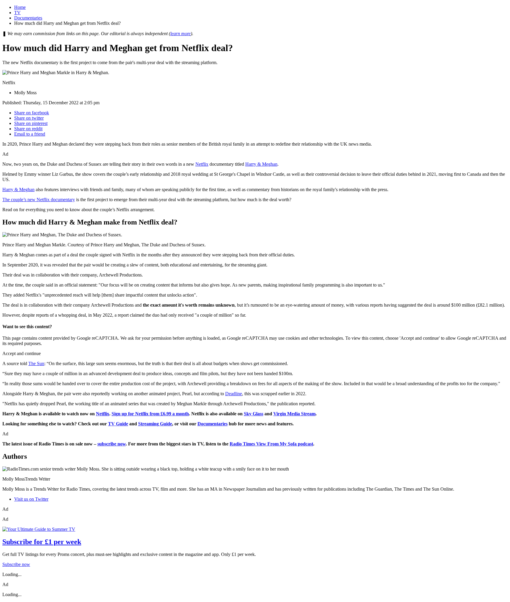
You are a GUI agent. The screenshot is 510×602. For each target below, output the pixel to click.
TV (17, 12)
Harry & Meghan (261, 164)
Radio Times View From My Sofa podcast (271, 443)
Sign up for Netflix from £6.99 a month (150, 413)
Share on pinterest (31, 123)
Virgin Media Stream (294, 413)
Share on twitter (29, 118)
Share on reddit (28, 128)
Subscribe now (16, 564)
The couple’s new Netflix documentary (38, 199)
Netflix (201, 164)
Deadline (233, 393)
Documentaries (28, 17)
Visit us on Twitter (31, 499)
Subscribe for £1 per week (41, 542)
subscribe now (111, 443)
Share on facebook (31, 112)
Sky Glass (253, 413)
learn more (180, 33)
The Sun (36, 363)
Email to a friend (29, 133)
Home (20, 7)
